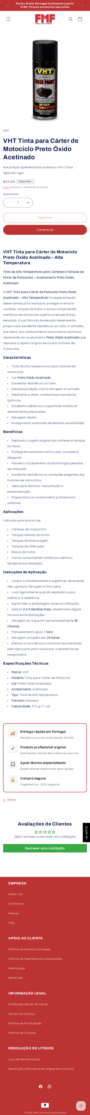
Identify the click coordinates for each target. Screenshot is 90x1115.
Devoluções (16, 968)
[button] (8, 19)
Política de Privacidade (24, 1023)
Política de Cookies (22, 1032)
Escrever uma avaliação (45, 848)
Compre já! (45, 229)
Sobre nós (15, 894)
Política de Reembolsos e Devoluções (35, 958)
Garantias (15, 977)
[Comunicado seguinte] (82, 5)
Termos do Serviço (21, 1014)
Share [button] (11, 799)
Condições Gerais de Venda (28, 1004)
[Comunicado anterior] (7, 5)
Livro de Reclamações (24, 1059)
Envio (6, 187)
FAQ (11, 922)
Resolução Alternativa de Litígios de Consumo (41, 1068)
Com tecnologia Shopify (52, 1113)
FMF (35, 1113)
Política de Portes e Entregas (29, 949)
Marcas (13, 913)
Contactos (15, 903)
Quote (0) (86, 832)
